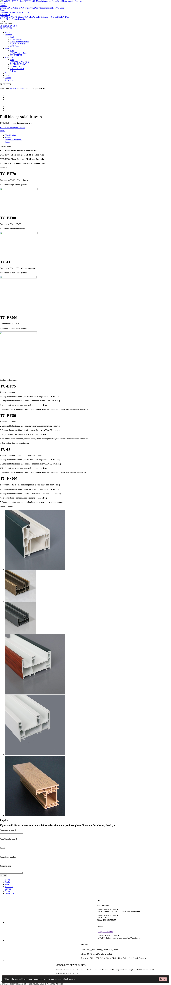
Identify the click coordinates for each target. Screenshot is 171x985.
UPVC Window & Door (28, 8)
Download (22, 19)
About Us (9, 887)
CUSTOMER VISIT (8, 12)
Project (8, 48)
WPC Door (59, 8)
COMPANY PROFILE (9, 17)
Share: (2, 131)
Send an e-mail (6, 127)
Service (3, 19)
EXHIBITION (23, 12)
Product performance (13, 140)
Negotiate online (18, 127)
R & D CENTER (56, 17)
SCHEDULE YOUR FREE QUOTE (8, 27)
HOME (13, 88)
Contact (15, 19)
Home (2, 3)
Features (8, 137)
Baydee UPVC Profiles (9, 8)
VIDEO (66, 17)
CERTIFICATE (42, 17)
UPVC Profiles (16, 39)
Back (12, 37)
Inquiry (8, 142)
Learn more (71, 979)
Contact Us (9, 893)
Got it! (162, 979)
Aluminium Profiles (46, 8)
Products (21, 88)
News (8, 19)
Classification (10, 135)
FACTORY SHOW (27, 17)
